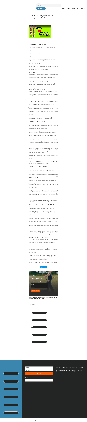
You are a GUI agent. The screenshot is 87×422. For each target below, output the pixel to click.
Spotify (34, 44)
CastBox (44, 53)
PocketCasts (52, 47)
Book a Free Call (43, 267)
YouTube (44, 44)
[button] (48, 2)
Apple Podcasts (39, 47)
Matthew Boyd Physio (6, 2)
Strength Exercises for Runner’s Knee (45, 200)
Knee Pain (46, 297)
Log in (52, 420)
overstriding (36, 177)
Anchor (35, 53)
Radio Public (37, 50)
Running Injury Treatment (40, 298)
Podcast (37, 297)
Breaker (47, 50)
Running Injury (50, 297)
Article (34, 297)
